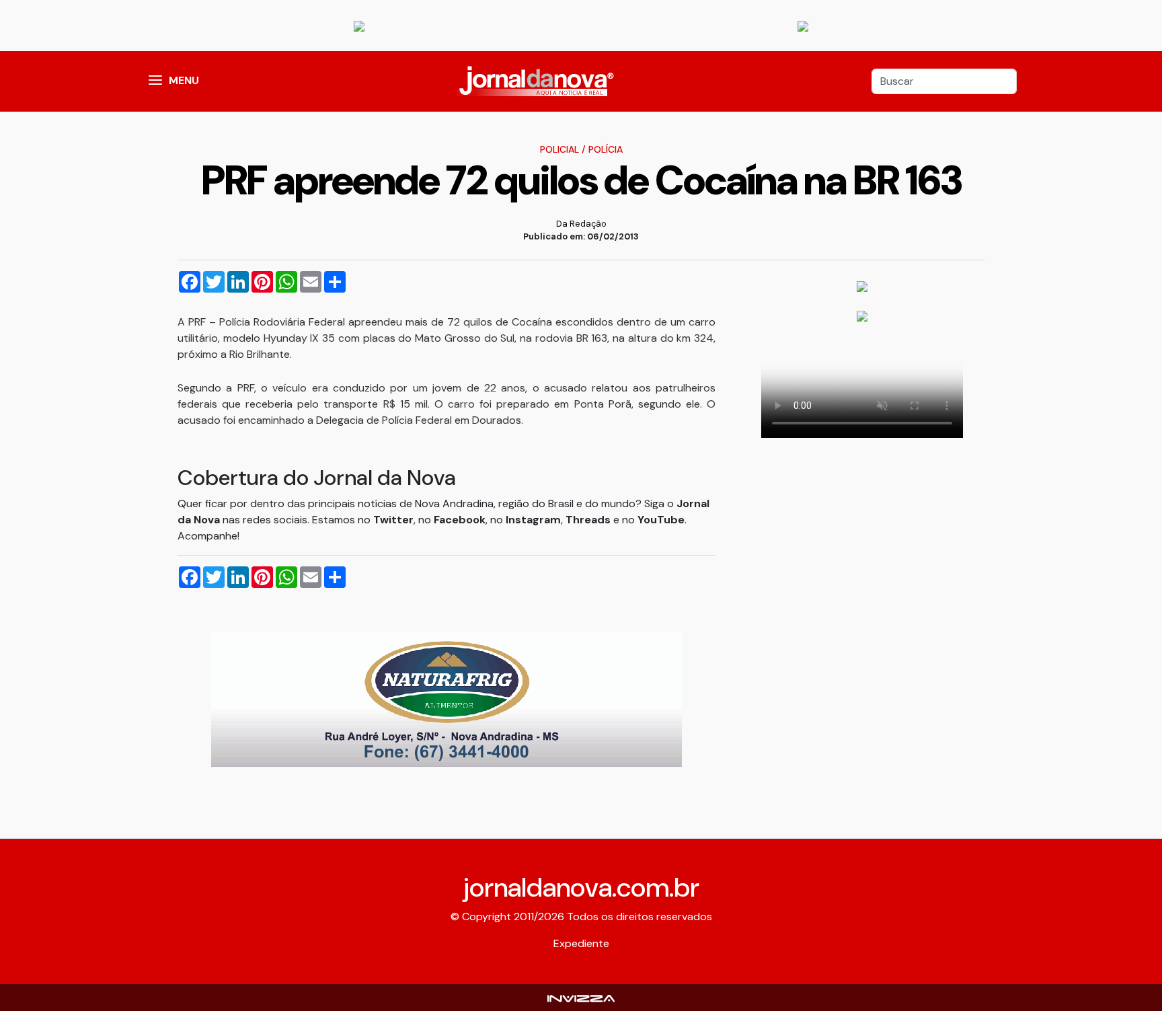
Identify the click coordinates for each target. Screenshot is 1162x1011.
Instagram (533, 520)
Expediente (581, 943)
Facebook (460, 520)
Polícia (605, 149)
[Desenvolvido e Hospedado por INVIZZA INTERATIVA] (581, 997)
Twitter (393, 520)
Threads (589, 520)
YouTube (661, 520)
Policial (559, 149)
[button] (155, 81)
